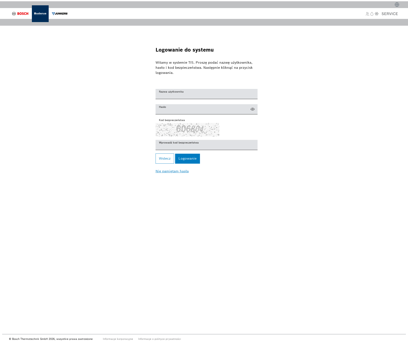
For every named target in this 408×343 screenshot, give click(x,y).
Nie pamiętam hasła (172, 171)
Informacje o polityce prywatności (159, 338)
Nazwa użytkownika (171, 91)
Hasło (162, 106)
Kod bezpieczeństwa (172, 120)
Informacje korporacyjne (118, 338)
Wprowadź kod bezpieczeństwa (179, 142)
